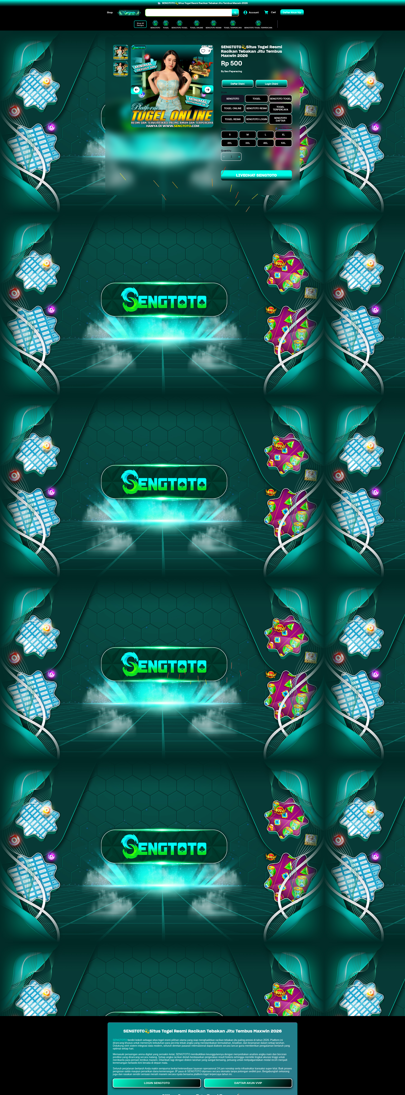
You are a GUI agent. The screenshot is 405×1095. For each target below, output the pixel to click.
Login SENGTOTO (157, 1083)
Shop (110, 12)
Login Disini (271, 83)
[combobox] (188, 12)
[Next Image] (207, 89)
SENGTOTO (120, 1040)
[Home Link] (129, 12)
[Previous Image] (136, 89)
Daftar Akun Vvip (248, 1083)
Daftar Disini (238, 83)
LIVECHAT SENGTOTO (256, 175)
